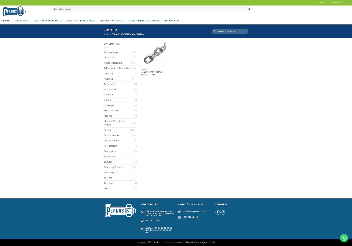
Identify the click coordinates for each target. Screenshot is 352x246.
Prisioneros (110, 151)
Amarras (108, 73)
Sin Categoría (111, 172)
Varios (107, 188)
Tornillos (108, 183)
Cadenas (108, 94)
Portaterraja (110, 145)
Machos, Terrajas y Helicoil (143, 20)
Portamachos (111, 140)
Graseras (109, 105)
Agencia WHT (208, 242)
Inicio (106, 34)
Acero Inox (109, 57)
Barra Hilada (110, 89)
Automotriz (110, 84)
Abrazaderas (21, 20)
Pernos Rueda (88, 20)
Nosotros (322, 3)
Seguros (108, 161)
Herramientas (171, 20)
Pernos (6, 20)
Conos (107, 100)
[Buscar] (249, 9)
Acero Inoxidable (113, 62)
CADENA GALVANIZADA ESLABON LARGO (152, 73)
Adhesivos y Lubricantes (47, 20)
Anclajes (70, 20)
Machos (108, 116)
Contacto (333, 3)
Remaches (109, 156)
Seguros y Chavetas (111, 20)
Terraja (108, 177)
